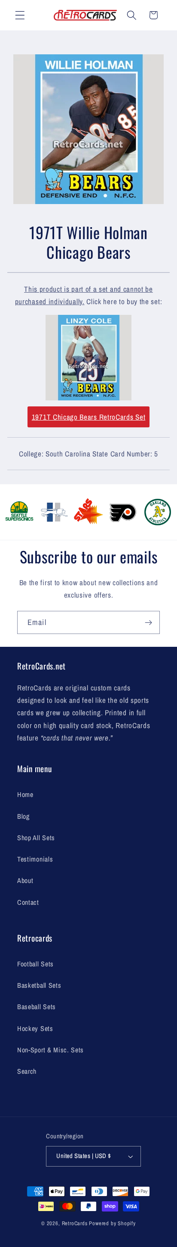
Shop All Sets (36, 837)
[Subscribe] (148, 622)
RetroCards (75, 1223)
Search (27, 1071)
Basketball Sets (39, 985)
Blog (23, 816)
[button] (20, 15)
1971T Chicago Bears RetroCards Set (88, 417)
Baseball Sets (36, 1006)
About (25, 880)
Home (25, 794)
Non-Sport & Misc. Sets (50, 1049)
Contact (28, 902)
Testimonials (35, 859)
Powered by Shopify (112, 1223)
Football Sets (35, 964)
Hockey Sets (35, 1028)
